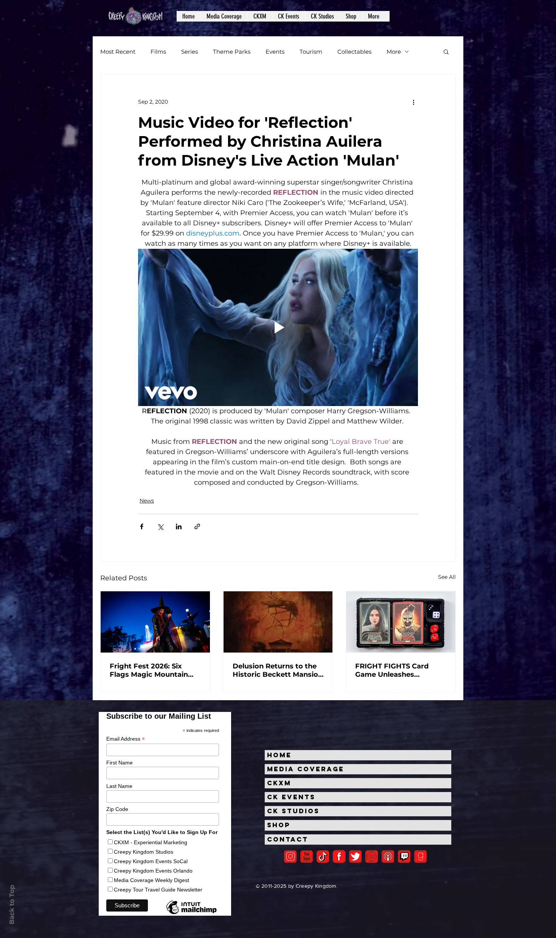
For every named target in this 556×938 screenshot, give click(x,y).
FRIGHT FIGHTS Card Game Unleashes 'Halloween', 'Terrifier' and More (400, 670)
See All (447, 577)
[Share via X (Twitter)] (160, 526)
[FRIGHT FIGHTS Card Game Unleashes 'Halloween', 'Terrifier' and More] (400, 622)
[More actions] (413, 101)
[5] (306, 856)
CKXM (279, 783)
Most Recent (117, 51)
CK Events (291, 797)
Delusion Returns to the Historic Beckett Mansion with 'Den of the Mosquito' (278, 670)
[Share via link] (197, 526)
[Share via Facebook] (141, 526)
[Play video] (278, 327)
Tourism (311, 51)
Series (189, 51)
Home (279, 755)
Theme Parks (231, 51)
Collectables (354, 51)
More (394, 51)
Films (158, 51)
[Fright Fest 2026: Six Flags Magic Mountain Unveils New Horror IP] (155, 622)
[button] (223, 16)
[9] (420, 856)
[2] (290, 856)
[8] (404, 856)
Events (275, 51)
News (147, 500)
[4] (355, 856)
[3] (339, 856)
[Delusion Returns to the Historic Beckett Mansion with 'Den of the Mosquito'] (278, 622)
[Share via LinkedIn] (178, 526)
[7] (387, 856)
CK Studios (293, 811)
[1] (322, 856)
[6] (371, 856)
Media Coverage (305, 769)
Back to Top (12, 904)
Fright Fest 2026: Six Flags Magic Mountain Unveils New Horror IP (149, 670)
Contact (287, 839)
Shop (278, 825)
